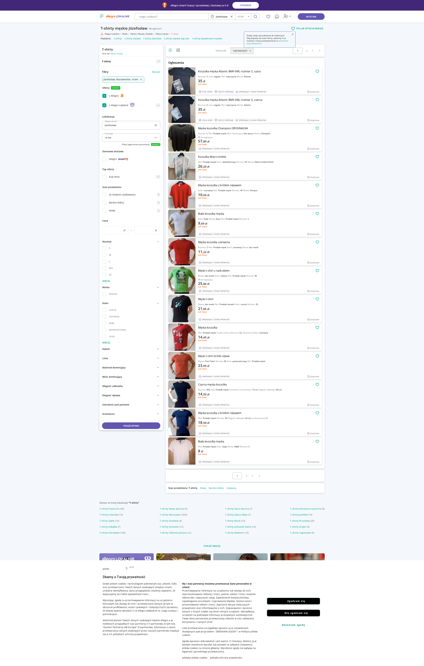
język (131, 567)
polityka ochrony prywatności (226, 657)
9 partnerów (145, 627)
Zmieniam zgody (293, 624)
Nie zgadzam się (296, 613)
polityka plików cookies (194, 657)
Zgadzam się (296, 601)
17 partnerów (154, 623)
